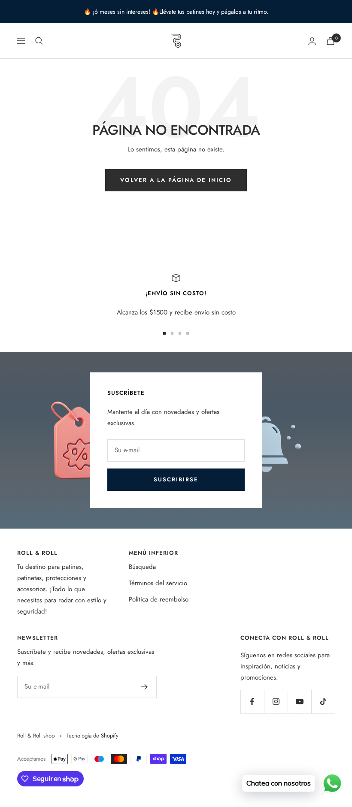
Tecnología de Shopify (92, 735)
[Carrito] (330, 41)
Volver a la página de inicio (176, 180)
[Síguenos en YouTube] (299, 701)
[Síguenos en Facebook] (252, 701)
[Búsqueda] (39, 41)
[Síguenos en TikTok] (323, 701)
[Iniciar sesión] (312, 41)
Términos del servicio (158, 583)
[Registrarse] (144, 687)
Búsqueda (142, 566)
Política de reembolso (158, 599)
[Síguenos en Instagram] (276, 701)
